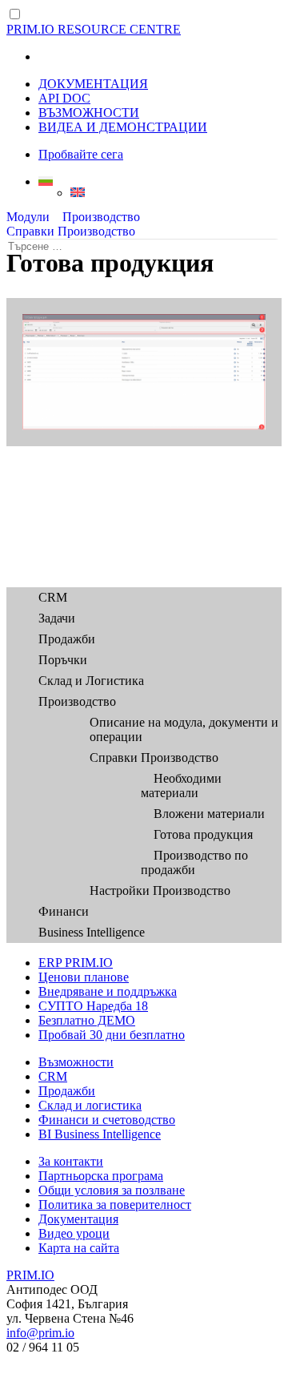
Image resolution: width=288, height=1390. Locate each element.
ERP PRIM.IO (75, 962)
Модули (28, 217)
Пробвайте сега (80, 154)
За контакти (70, 1161)
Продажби (66, 639)
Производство (101, 217)
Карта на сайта (78, 1248)
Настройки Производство (160, 890)
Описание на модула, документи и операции (184, 729)
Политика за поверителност (114, 1204)
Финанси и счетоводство (106, 1119)
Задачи (56, 618)
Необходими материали (181, 786)
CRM (52, 597)
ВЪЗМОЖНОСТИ (88, 112)
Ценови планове (83, 977)
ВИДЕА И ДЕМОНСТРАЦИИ (122, 127)
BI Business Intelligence (99, 1134)
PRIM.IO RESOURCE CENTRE (93, 29)
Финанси (63, 911)
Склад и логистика (90, 1105)
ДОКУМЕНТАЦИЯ (93, 84)
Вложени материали (209, 813)
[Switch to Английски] (176, 192)
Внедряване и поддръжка (107, 991)
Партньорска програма (100, 1176)
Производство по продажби (194, 862)
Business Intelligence (91, 932)
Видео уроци (74, 1233)
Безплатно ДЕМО (86, 1020)
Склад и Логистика (91, 680)
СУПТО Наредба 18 (93, 1006)
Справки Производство (70, 231)
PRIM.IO (30, 1275)
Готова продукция (203, 834)
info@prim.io (40, 1333)
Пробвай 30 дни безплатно (111, 1034)
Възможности (76, 1062)
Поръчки (62, 660)
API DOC (64, 98)
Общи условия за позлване (111, 1190)
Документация (78, 1219)
